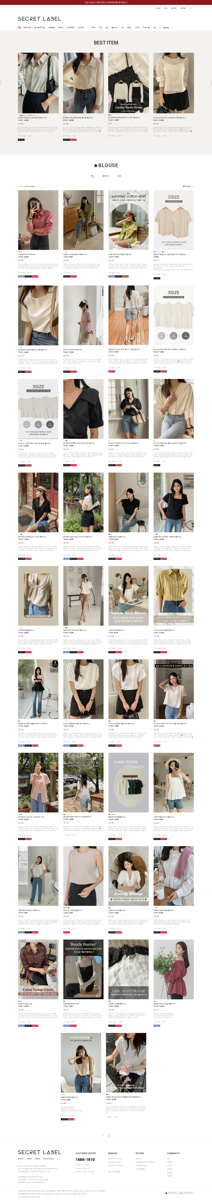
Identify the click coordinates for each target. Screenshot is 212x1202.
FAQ (168, 1159)
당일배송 (166, 28)
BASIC (60, 28)
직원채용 (169, 1176)
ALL (92, 176)
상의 (106, 28)
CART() (174, 8)
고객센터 (169, 1162)
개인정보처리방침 (48, 1159)
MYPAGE (183, 8)
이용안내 (29, 1159)
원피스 (129, 28)
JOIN (165, 8)
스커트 (137, 28)
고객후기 (169, 1169)
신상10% (81, 28)
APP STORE (172, 1193)
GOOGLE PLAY (187, 1193)
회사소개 (20, 1159)
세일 (154, 28)
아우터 (93, 28)
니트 (122, 28)
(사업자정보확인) (43, 1179)
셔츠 (119, 176)
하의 (100, 28)
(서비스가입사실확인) (98, 1191)
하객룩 (51, 28)
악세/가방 (146, 28)
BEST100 (27, 28)
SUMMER (70, 28)
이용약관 (37, 1159)
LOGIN (158, 8)
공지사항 (169, 1165)
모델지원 (169, 1172)
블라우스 (115, 28)
